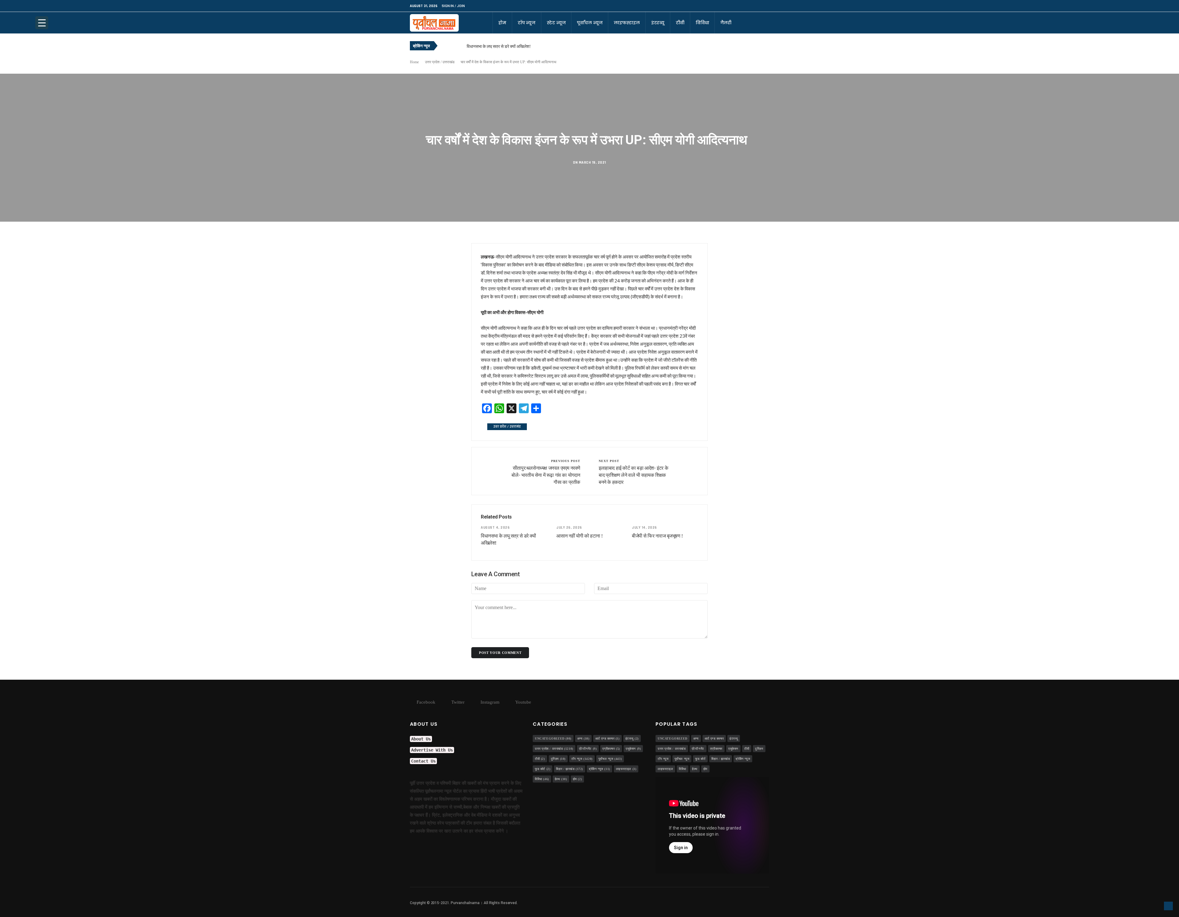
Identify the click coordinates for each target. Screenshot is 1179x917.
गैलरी (725, 23)
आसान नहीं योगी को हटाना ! (579, 535)
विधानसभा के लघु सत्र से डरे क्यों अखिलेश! (499, 46)
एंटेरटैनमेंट (588, 748)
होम (502, 23)
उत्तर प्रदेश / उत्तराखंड (439, 62)
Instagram (489, 702)
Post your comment (500, 653)
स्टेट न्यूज (556, 23)
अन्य (583, 738)
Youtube (522, 702)
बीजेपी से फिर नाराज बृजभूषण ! (657, 535)
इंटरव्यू (657, 23)
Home (414, 62)
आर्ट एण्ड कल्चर (607, 738)
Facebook (425, 702)
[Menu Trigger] (41, 22)
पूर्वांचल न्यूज (589, 23)
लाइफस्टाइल (627, 23)
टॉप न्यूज (526, 23)
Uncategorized (553, 738)
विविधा (702, 23)
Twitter (457, 702)
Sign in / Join (453, 6)
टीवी (680, 23)
